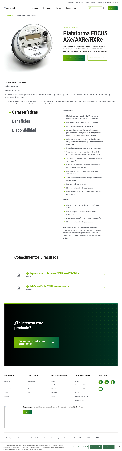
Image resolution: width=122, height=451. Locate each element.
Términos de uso (22, 438)
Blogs (53, 381)
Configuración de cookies (36, 438)
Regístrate (27, 412)
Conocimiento (70, 8)
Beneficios (21, 121)
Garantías (54, 392)
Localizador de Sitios (80, 389)
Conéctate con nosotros (74, 58)
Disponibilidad (24, 130)
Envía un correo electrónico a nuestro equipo (32, 342)
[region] (61, 447)
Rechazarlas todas (96, 447)
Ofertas (58, 8)
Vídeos (53, 396)
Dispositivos (31, 381)
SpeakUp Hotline (79, 400)
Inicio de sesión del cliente (110, 2)
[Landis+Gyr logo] (11, 8)
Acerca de (7, 381)
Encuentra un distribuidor (82, 385)
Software (30, 385)
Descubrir (34, 8)
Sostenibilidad (8, 389)
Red (29, 392)
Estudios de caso (56, 385)
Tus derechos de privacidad (80, 447)
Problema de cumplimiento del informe (74, 438)
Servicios (30, 389)
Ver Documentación (97, 58)
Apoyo (77, 392)
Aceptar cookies (109, 447)
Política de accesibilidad (93, 438)
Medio (6, 392)
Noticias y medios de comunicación (85, 2)
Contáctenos (112, 8)
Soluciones (47, 8)
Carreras (99, 2)
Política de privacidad (10, 438)
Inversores (71, 2)
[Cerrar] (119, 447)
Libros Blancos (55, 389)
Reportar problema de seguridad (53, 438)
